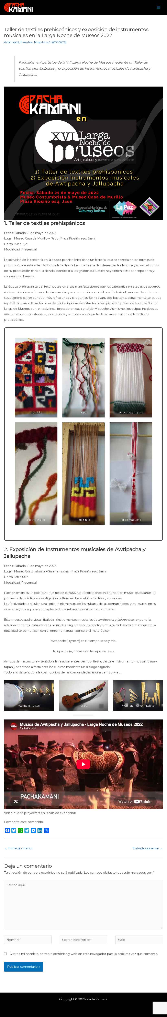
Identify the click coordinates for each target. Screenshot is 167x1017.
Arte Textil (11, 42)
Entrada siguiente (148, 848)
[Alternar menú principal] (158, 7)
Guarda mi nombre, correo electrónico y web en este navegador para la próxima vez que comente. (84, 954)
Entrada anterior (18, 848)
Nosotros (41, 42)
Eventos (26, 42)
